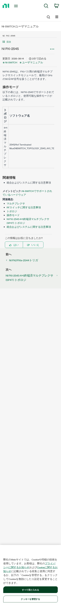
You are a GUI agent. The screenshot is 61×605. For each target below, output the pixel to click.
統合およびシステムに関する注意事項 (29, 226)
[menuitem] (46, 6)
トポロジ (12, 211)
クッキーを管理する (30, 598)
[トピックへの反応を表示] (52, 49)
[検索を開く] (48, 16)
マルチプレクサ (16, 203)
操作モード (13, 215)
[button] (28, 42)
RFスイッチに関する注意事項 (24, 207)
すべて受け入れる (30, 589)
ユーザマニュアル (32, 62)
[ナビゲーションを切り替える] (56, 16)
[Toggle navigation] (16, 6)
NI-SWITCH (11, 62)
